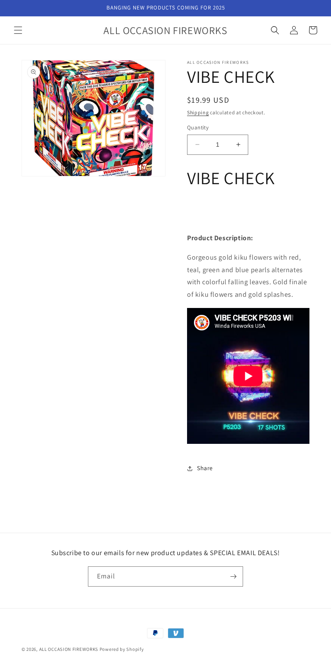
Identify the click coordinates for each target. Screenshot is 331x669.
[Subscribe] (233, 576)
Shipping (198, 112)
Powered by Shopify (122, 649)
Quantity (198, 127)
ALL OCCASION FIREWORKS (68, 649)
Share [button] (205, 468)
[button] (18, 30)
